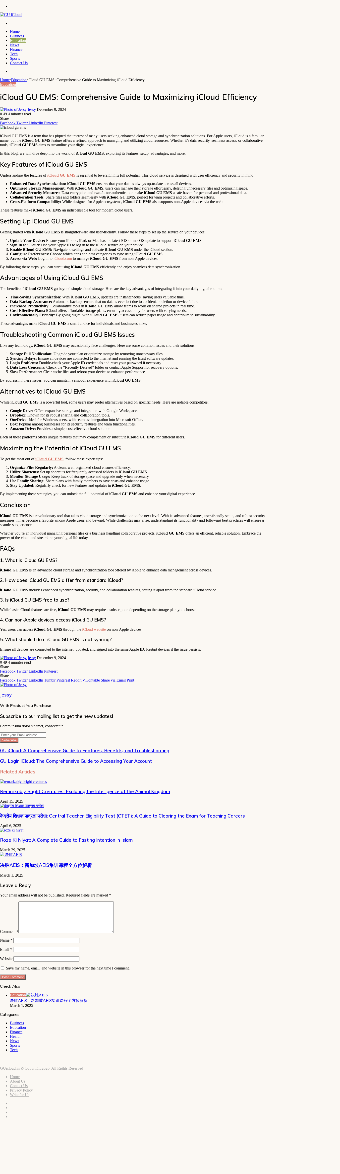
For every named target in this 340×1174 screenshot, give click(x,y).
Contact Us (19, 63)
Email (6, 949)
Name (6, 940)
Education (18, 40)
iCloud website (94, 629)
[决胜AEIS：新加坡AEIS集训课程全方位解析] (11, 854)
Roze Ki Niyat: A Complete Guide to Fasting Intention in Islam (66, 840)
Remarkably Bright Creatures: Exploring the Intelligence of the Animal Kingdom (85, 791)
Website (6, 959)
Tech (14, 54)
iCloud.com (63, 258)
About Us (17, 1081)
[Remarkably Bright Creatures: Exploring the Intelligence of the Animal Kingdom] (23, 781)
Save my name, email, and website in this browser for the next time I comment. (68, 968)
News (14, 45)
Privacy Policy (21, 1090)
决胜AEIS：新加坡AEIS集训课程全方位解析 (46, 865)
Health (15, 1036)
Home (15, 31)
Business (17, 36)
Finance (16, 49)
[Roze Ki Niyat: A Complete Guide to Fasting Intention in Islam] (11, 830)
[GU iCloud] (11, 14)
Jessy (32, 109)
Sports (15, 58)
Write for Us (19, 1095)
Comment (9, 931)
